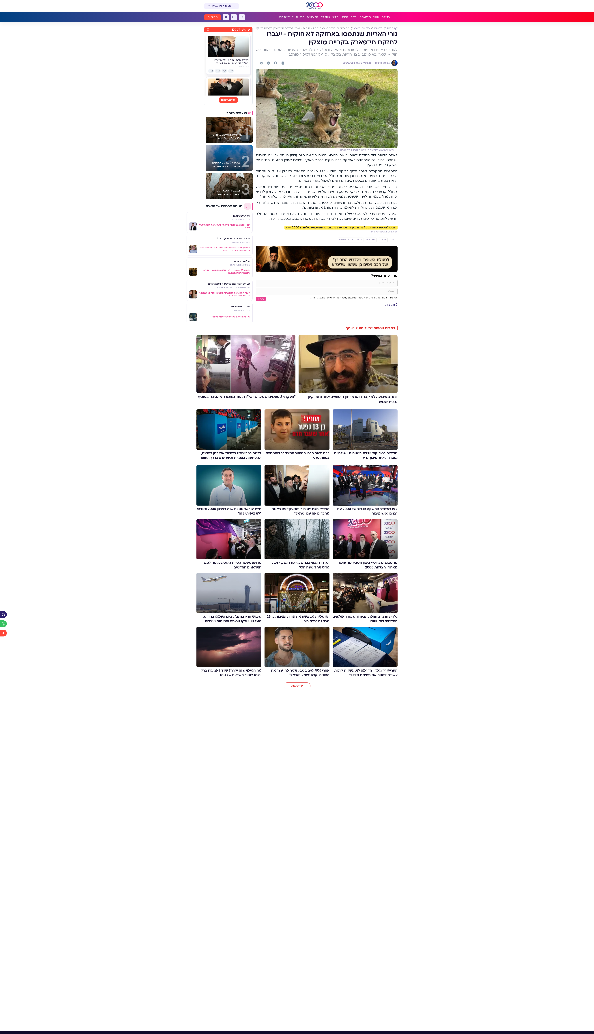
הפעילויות (312, 17)
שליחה (260, 299)
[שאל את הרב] (3, 623)
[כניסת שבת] (226, 17)
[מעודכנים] (3, 633)
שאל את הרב (286, 17)
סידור (335, 17)
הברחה (370, 239)
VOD (376, 17)
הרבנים (300, 17)
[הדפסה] (283, 63)
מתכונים (325, 17)
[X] (268, 63)
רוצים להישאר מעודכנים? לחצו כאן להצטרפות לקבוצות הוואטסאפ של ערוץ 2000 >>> (341, 227)
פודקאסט (365, 17)
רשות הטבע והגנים (350, 239)
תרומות (212, 17)
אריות (382, 239)
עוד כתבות (297, 686)
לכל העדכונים (228, 100)
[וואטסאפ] (261, 63)
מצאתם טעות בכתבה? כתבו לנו (384, 232)
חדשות (386, 17)
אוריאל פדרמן (382, 63)
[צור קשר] (234, 17)
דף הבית (392, 28)
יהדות (354, 17)
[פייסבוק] (275, 63)
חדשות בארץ (362, 28)
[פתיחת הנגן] (3, 614)
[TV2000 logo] (314, 6)
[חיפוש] (242, 17)
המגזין (344, 17)
